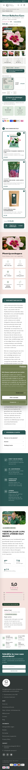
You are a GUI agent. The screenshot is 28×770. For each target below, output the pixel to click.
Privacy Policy (6, 739)
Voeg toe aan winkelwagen (15, 225)
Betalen (4, 730)
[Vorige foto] (4, 38)
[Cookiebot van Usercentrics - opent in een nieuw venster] (19, 367)
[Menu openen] (3, 5)
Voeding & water (8, 445)
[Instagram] (3, 754)
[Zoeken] (18, 5)
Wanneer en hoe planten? (11, 438)
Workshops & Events (8, 707)
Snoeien (6, 441)
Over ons (4, 704)
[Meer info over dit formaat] (10, 76)
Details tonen (19, 392)
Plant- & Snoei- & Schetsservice (11, 710)
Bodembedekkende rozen (12, 9)
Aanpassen (13, 402)
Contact (4, 716)
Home (3, 9)
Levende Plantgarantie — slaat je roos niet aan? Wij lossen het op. (14, 103)
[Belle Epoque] (10, 5)
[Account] (21, 5)
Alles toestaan (14, 397)
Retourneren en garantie (9, 736)
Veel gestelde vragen (8, 726)
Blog (3, 719)
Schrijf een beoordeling (11, 604)
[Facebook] (7, 754)
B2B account (6, 713)
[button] (5, 53)
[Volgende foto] (23, 38)
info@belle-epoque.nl (10, 750)
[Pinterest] (11, 754)
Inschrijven (14, 671)
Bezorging (5, 733)
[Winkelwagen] (24, 5)
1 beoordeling (17, 21)
